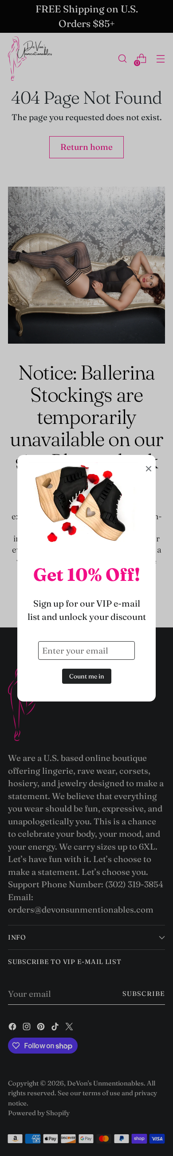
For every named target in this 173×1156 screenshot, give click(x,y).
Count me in (86, 676)
